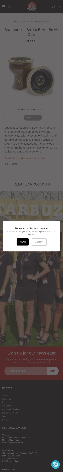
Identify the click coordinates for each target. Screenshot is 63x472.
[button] (55, 464)
